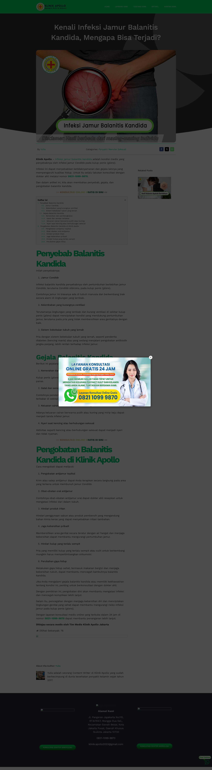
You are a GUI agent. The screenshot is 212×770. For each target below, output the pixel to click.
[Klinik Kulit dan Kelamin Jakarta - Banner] (105, 381)
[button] (106, 385)
